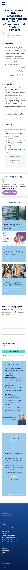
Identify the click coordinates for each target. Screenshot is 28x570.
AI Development (5, 531)
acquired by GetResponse (15, 35)
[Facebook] (2, 563)
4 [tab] (10, 494)
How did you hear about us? (9, 330)
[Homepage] (4, 3)
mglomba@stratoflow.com (9, 417)
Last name (17, 318)
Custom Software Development (8, 527)
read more (14, 213)
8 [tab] (18, 494)
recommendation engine (10, 62)
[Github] (9, 563)
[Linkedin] (7, 563)
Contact (4, 558)
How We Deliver (5, 550)
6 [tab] (14, 494)
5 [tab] (12, 494)
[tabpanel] (14, 467)
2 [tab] (7, 494)
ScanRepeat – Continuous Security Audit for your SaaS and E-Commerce (13, 252)
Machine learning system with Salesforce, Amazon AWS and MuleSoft (14, 284)
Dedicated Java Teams (6, 533)
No (4, 347)
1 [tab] (5, 494)
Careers (3, 556)
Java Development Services (7, 529)
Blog (3, 554)
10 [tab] (21, 494)
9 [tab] (19, 494)
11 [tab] (23, 494)
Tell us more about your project (10, 336)
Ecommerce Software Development (9, 541)
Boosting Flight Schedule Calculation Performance (12, 225)
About (3, 552)
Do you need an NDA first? (9, 343)
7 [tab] (16, 494)
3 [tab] (9, 494)
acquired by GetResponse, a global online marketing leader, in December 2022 (15, 129)
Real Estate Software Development (9, 539)
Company (16, 324)
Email (3, 324)
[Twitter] (5, 563)
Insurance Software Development (9, 535)
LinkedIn (14, 419)
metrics (13, 133)
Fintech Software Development (8, 543)
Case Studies (4, 548)
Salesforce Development (7, 546)
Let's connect (14, 352)
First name (5, 318)
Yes (5, 345)
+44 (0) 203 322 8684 (6, 515)
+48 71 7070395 (5, 513)
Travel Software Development (8, 537)
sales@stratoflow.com (6, 517)
